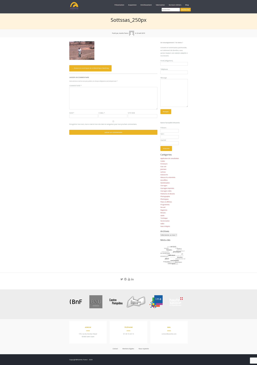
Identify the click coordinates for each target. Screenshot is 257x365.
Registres (163, 210)
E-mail (102, 113)
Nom (71, 113)
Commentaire (75, 86)
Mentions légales (128, 349)
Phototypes (164, 199)
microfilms (164, 180)
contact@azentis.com (169, 334)
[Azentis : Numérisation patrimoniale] (74, 10)
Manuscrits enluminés (167, 177)
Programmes (165, 204)
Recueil (162, 207)
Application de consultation (169, 158)
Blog (187, 5)
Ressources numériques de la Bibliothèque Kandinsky (90, 68)
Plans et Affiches (166, 202)
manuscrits (164, 175)
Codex (162, 161)
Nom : (162, 134)
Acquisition (132, 5)
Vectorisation (165, 221)
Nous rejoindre (144, 349)
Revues (163, 213)
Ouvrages (163, 185)
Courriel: (163, 140)
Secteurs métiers (175, 5)
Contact (115, 349)
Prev (64, 302)
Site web (131, 113)
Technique (164, 218)
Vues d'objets (165, 226)
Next (187, 302)
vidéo (162, 224)
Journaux (163, 169)
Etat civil (163, 166)
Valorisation (160, 5)
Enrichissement (146, 5)
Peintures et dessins (167, 194)
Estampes (163, 164)
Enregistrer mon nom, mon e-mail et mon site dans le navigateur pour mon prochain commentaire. (103, 124)
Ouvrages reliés (165, 191)
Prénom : (163, 128)
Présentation (119, 5)
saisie (162, 215)
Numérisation (165, 183)
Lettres (163, 172)
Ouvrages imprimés (167, 188)
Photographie (165, 196)
